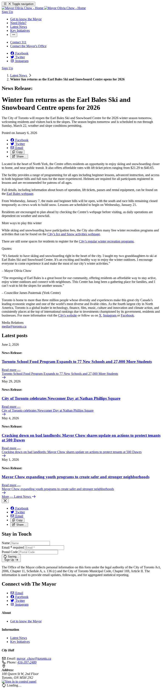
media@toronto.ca (14, 326)
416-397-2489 (27, 662)
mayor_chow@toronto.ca (34, 658)
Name (6, 543)
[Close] (5, 501)
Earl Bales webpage (20, 193)
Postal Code (10, 552)
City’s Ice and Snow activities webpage (73, 234)
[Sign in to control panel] (19, 681)
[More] (13, 35)
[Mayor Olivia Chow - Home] (44, 8)
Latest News (19, 75)
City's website (67, 315)
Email (13, 547)
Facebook (127, 315)
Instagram (110, 315)
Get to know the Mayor (26, 621)
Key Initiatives (20, 641)
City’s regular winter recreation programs (106, 241)
